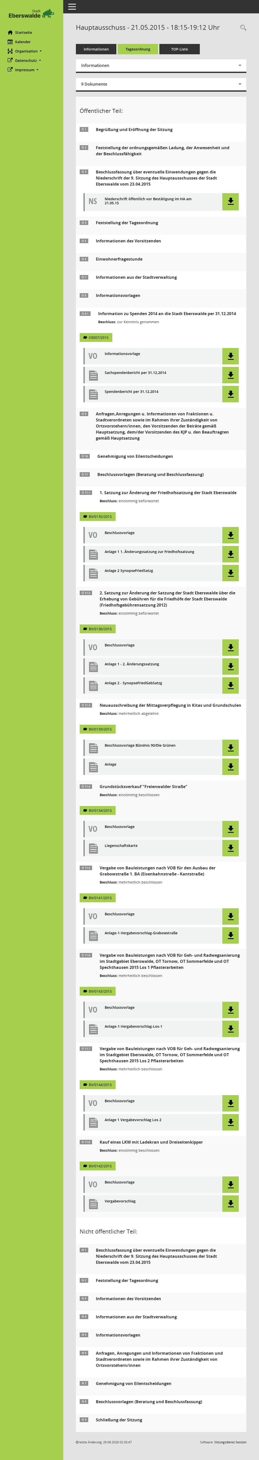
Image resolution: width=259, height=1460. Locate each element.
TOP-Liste (179, 49)
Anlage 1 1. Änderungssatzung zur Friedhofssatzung (149, 552)
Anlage (110, 764)
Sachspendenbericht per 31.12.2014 (135, 373)
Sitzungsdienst (230, 1442)
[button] (31, 51)
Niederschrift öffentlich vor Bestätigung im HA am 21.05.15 (148, 201)
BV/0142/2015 (100, 1166)
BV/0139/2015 (100, 729)
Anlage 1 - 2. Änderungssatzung (132, 664)
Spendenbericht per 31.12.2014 (131, 392)
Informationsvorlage (122, 354)
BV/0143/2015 (100, 991)
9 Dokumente (94, 84)
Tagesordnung (138, 49)
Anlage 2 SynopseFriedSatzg (129, 571)
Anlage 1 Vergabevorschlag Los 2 (133, 1120)
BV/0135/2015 (100, 516)
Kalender (23, 41)
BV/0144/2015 (100, 1084)
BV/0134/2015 (100, 810)
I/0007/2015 (99, 337)
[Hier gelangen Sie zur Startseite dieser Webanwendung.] (31, 13)
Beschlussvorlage (120, 533)
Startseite (23, 32)
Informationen (96, 49)
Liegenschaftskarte (121, 846)
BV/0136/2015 (100, 628)
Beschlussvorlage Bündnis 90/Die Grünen (140, 745)
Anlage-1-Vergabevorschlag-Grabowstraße (141, 933)
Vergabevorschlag (120, 1201)
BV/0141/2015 (100, 897)
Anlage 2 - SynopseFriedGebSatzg (133, 683)
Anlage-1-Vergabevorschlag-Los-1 (133, 1026)
